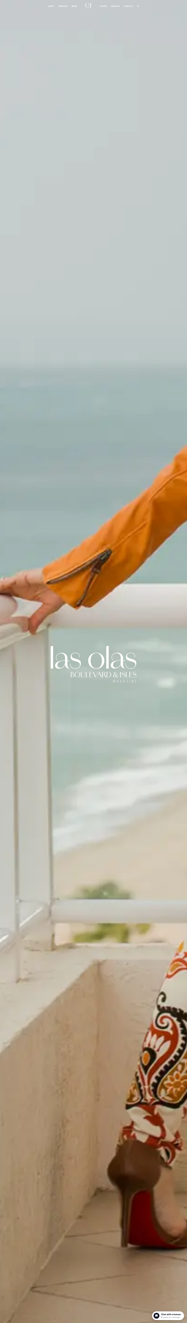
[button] (138, 5)
